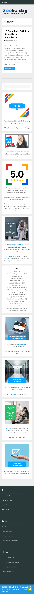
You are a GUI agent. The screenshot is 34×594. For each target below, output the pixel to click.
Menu (5, 2)
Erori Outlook (16, 285)
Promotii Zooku (6, 496)
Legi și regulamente (16, 297)
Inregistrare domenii (8, 527)
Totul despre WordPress (15, 310)
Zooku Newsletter (7, 505)
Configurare (16, 276)
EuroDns (5, 592)
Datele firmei (5, 509)
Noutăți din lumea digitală (15, 299)
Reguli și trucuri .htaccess (16, 301)
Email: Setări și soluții (16, 283)
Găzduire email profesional (16, 290)
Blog (15, 271)
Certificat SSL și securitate (15, 274)
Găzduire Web (16, 292)
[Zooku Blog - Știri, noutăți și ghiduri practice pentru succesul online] (17, 11)
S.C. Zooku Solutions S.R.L (21, 587)
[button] (29, 588)
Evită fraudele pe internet (15, 287)
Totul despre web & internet (16, 308)
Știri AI (16, 306)
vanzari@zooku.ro (13, 562)
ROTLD (18, 589)
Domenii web (15, 278)
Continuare (9, 69)
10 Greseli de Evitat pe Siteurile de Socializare (16, 34)
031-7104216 (11, 558)
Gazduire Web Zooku (8, 536)
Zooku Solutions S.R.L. (9, 571)
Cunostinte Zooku (7, 500)
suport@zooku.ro (12, 567)
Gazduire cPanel (7, 531)
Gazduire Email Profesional (10, 540)
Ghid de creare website (16, 294)
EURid (24, 589)
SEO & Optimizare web (16, 303)
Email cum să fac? (16, 281)
